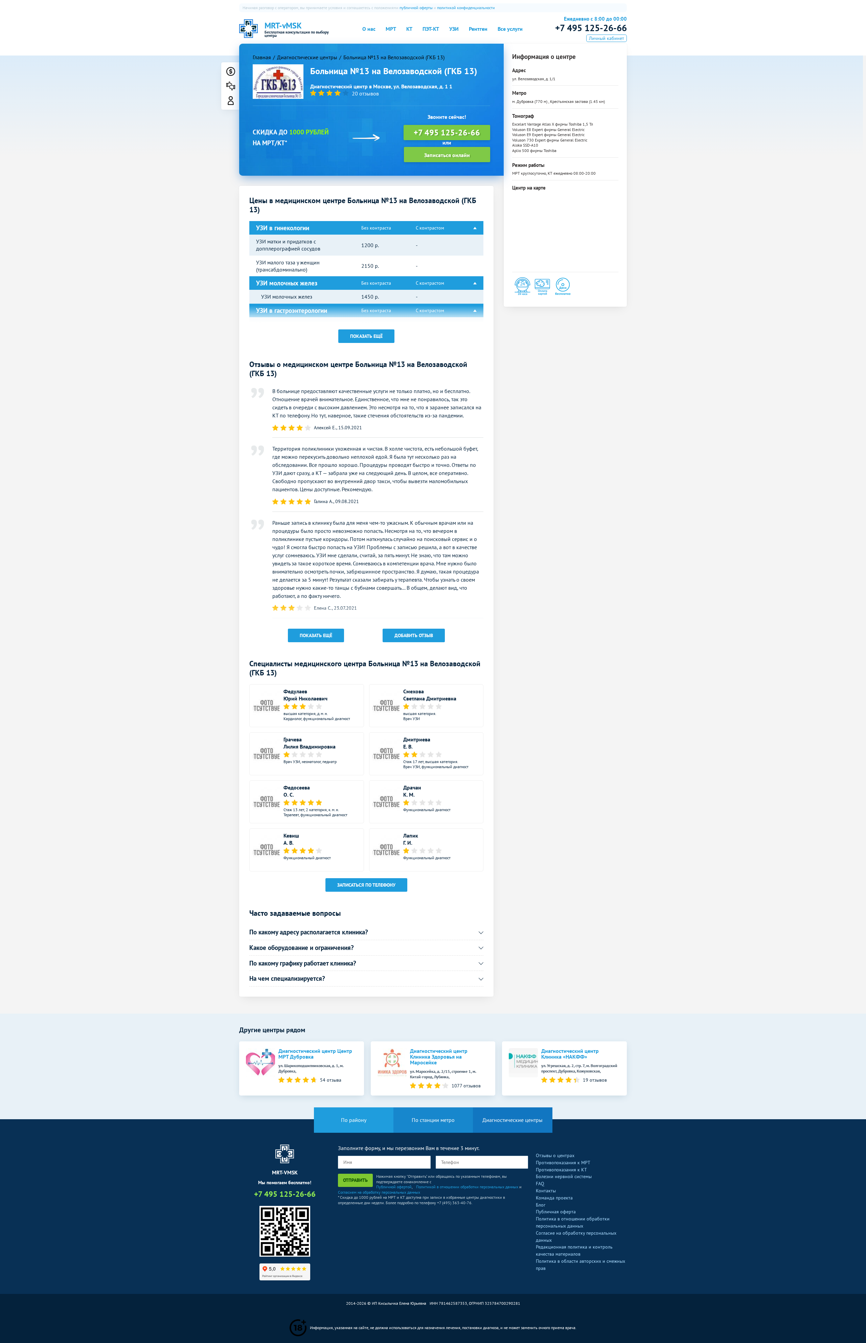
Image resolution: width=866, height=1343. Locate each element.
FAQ (540, 1183)
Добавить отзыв (413, 635)
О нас (368, 28)
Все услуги (510, 28)
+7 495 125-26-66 (591, 28)
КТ (409, 28)
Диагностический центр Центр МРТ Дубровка (315, 1054)
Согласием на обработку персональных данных (379, 1192)
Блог (540, 1205)
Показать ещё (366, 336)
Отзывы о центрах (555, 1155)
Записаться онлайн (447, 155)
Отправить (355, 1180)
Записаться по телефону (366, 885)
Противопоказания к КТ (561, 1170)
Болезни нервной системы (564, 1176)
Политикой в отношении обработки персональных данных (467, 1186)
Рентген (478, 28)
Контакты (546, 1191)
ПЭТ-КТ (431, 28)
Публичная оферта (556, 1212)
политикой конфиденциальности (466, 7)
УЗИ (454, 28)
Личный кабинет (606, 38)
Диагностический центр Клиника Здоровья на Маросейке (439, 1056)
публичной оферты (416, 7)
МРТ (391, 28)
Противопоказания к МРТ (563, 1163)
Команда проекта (554, 1198)
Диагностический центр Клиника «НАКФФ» (570, 1054)
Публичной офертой (394, 1186)
